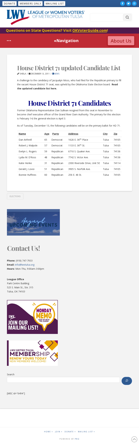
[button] (9, 40)
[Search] (127, 381)
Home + (48, 432)
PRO (77, 439)
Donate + (70, 432)
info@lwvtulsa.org (24, 264)
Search (10, 374)
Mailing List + (86, 432)
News (56, 73)
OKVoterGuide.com (89, 30)
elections (15, 196)
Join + (58, 432)
